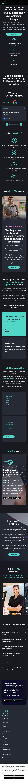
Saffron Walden (10, 422)
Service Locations (6, 752)
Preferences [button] (14, 771)
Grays (7, 400)
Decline (14, 778)
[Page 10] (18, 124)
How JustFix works (6, 754)
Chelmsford (9, 396)
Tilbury (7, 430)
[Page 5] (13, 124)
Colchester (9, 398)
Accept (14, 775)
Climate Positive (6, 749)
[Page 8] (16, 124)
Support (4, 736)
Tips (3, 747)
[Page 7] (15, 124)
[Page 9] (17, 124)
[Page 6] (14, 124)
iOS (3, 760)
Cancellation (5, 738)
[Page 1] (9, 124)
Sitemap (4, 741)
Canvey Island (9, 424)
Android (4, 763)
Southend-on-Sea (10, 405)
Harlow (8, 402)
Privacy (3, 729)
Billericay (8, 433)
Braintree (8, 409)
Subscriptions (5, 733)
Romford (8, 426)
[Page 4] (12, 124)
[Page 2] (10, 124)
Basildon (8, 407)
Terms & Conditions (6, 731)
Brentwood (9, 420)
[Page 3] (11, 124)
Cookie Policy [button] (14, 770)
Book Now (14, 34)
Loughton (8, 428)
